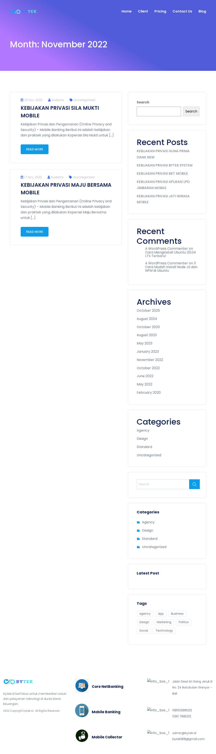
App (161, 613)
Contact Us (182, 11)
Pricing (160, 11)
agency (145, 613)
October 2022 (148, 368)
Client (143, 11)
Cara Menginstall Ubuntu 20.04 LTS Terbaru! (170, 254)
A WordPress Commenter (166, 248)
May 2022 (144, 384)
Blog (202, 11)
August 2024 (147, 318)
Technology (164, 630)
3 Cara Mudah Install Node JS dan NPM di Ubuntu (171, 267)
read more (34, 149)
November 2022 (150, 359)
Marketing (164, 622)
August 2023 (147, 335)
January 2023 (148, 351)
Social (143, 630)
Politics (184, 622)
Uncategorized (84, 100)
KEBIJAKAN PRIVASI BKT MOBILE (162, 173)
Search (143, 102)
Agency (143, 430)
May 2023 (144, 343)
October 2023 (148, 327)
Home (127, 11)
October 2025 (148, 310)
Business (177, 613)
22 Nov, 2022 (33, 100)
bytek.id (28, 711)
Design (142, 438)
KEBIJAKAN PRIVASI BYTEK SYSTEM (164, 165)
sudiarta (58, 100)
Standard (144, 446)
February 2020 (149, 392)
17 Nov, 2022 (33, 177)
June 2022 (145, 376)
